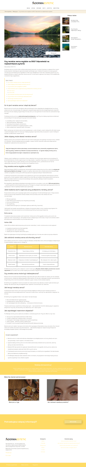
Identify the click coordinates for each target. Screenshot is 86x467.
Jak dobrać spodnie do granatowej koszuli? (69, 443)
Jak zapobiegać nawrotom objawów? (18, 100)
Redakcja (8, 452)
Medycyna (56, 8)
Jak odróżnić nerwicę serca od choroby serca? (20, 94)
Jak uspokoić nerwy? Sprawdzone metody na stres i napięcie (76, 38)
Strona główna (8, 11)
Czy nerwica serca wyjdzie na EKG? (17, 86)
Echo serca (12, 90)
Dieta (44, 8)
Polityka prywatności (11, 465)
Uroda (33, 8)
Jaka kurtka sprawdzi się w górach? (69, 445)
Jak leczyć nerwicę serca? (15, 98)
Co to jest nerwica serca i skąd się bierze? (19, 82)
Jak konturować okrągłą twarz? (69, 447)
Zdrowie (38, 8)
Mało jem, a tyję (14, 402)
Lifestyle (49, 8)
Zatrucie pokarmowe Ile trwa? (68, 441)
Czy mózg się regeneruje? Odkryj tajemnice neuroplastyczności (76, 29)
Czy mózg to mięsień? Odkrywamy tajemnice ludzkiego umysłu (76, 47)
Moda (28, 8)
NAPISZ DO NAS (73, 421)
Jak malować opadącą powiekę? (58, 402)
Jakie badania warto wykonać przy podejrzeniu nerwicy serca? (25, 88)
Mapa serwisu (24, 465)
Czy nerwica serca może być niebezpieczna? (20, 96)
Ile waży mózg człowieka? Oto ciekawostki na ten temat (76, 21)
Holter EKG (11, 92)
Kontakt (8, 455)
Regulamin (35, 465)
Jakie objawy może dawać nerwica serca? (19, 84)
